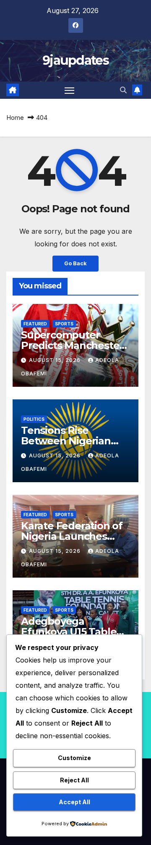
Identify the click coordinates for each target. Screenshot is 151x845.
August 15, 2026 (55, 360)
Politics (33, 419)
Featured (35, 323)
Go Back (75, 263)
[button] (123, 90)
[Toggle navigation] (69, 90)
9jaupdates (75, 60)
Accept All (74, 801)
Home (15, 117)
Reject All (74, 780)
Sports (64, 323)
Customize (74, 757)
